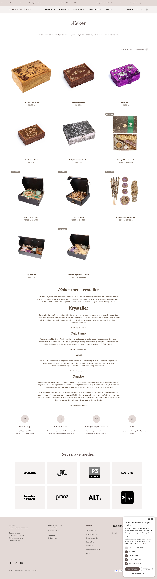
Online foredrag (91, 534)
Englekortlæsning (92, 538)
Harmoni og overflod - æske (78, 275)
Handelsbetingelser (93, 550)
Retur (88, 553)
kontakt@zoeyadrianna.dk (65, 433)
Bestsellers (90, 542)
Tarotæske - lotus (78, 102)
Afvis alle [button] (146, 569)
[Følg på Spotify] (21, 563)
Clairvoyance (90, 530)
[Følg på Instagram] (16, 563)
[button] (139, 574)
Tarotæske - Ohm (31, 160)
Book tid (109, 9)
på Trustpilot (102, 433)
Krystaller (62, 9)
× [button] (152, 519)
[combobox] (149, 519)
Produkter (49, 9)
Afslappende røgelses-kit (125, 217)
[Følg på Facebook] (10, 563)
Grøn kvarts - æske (31, 217)
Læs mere (143, 543)
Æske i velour (126, 102)
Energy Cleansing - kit (125, 160)
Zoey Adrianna (93, 9)
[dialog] (139, 547)
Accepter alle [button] (132, 569)
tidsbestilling (52, 538)
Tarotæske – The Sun (31, 102)
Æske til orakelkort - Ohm (78, 160)
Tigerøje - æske (78, 217)
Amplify (34, 571)
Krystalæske (31, 275)
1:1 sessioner (77, 9)
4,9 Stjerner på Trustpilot (98, 3)
